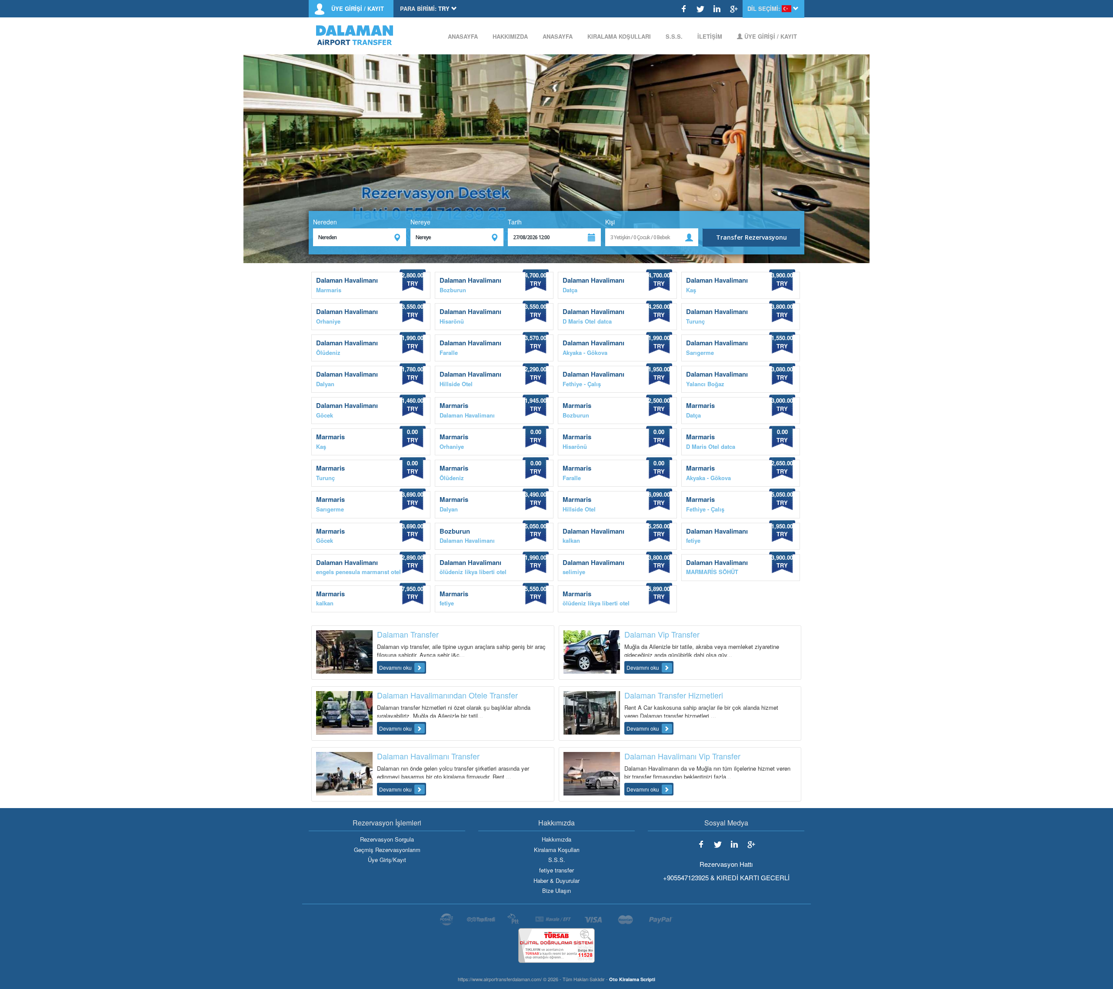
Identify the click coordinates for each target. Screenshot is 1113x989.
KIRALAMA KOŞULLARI (619, 36)
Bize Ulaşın (556, 891)
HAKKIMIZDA (510, 36)
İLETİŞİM (709, 36)
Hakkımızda (556, 839)
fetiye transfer (556, 870)
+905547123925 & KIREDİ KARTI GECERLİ (726, 877)
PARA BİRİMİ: (418, 9)
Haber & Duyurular (556, 881)
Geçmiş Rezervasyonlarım (387, 850)
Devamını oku (396, 667)
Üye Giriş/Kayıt (387, 860)
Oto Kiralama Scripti (632, 979)
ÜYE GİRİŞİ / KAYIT (357, 9)
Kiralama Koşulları (557, 850)
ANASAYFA (463, 36)
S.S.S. (674, 36)
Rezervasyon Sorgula (387, 839)
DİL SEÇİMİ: (763, 9)
